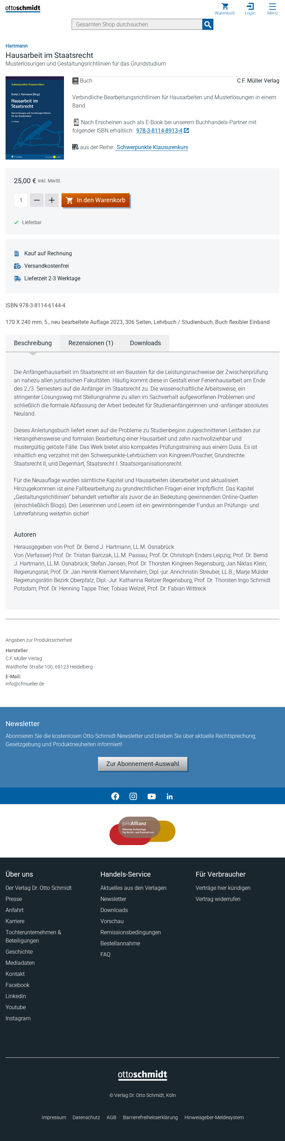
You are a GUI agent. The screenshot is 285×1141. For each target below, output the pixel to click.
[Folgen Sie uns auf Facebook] (115, 796)
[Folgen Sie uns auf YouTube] (151, 796)
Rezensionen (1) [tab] (90, 343)
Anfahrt (15, 910)
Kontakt (15, 974)
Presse (14, 899)
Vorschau (112, 921)
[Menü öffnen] (272, 6)
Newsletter (113, 899)
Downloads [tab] (145, 343)
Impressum (54, 1117)
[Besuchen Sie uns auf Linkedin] (169, 796)
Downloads (114, 910)
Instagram (18, 1018)
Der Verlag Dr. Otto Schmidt (39, 888)
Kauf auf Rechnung (48, 253)
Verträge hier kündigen (223, 888)
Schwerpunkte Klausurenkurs (152, 147)
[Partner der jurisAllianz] (142, 831)
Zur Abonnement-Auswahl (142, 763)
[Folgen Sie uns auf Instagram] (133, 796)
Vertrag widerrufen (218, 899)
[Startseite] (142, 1079)
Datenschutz (86, 1117)
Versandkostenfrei (46, 266)
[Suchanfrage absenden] (207, 24)
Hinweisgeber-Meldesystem (214, 1117)
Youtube (16, 1007)
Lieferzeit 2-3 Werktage (52, 278)
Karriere (15, 921)
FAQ (105, 954)
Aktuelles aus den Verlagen (133, 888)
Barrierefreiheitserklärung (150, 1117)
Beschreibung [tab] (33, 343)
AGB (111, 1117)
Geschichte (19, 951)
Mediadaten (20, 963)
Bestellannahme (120, 943)
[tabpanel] (142, 480)
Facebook (18, 985)
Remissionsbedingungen (130, 932)
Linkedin (16, 996)
